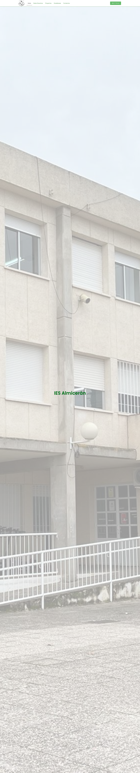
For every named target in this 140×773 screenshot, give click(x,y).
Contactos (66, 3)
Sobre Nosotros (38, 3)
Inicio (29, 3)
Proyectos (48, 3)
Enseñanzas (57, 3)
